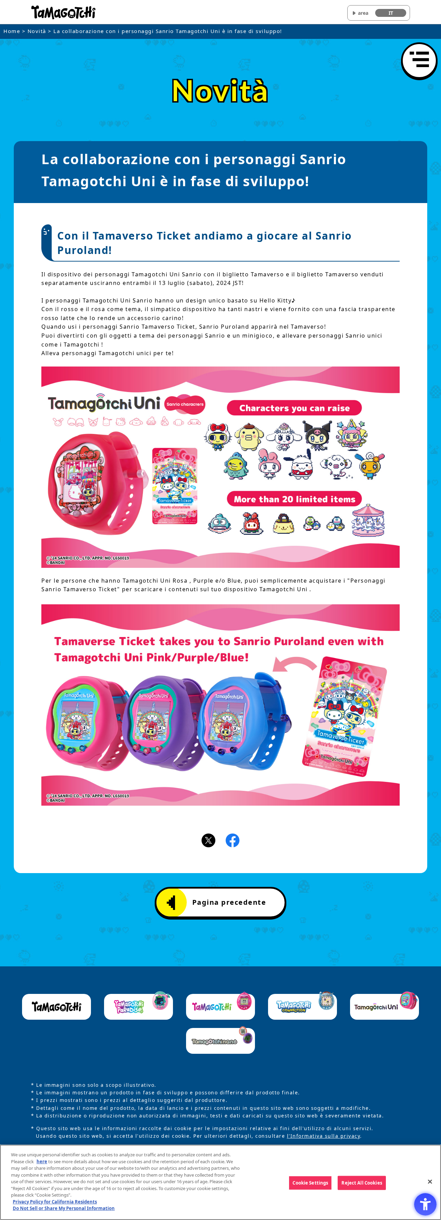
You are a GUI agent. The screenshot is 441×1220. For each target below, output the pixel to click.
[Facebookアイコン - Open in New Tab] (232, 840)
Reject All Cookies (361, 1182)
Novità (37, 31)
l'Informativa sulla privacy (323, 1136)
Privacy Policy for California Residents (55, 1202)
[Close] (430, 1181)
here (42, 1161)
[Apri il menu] (419, 60)
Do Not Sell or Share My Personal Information (64, 1208)
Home (11, 31)
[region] (220, 1182)
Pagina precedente (229, 902)
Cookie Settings (310, 1182)
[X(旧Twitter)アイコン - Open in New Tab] (208, 840)
